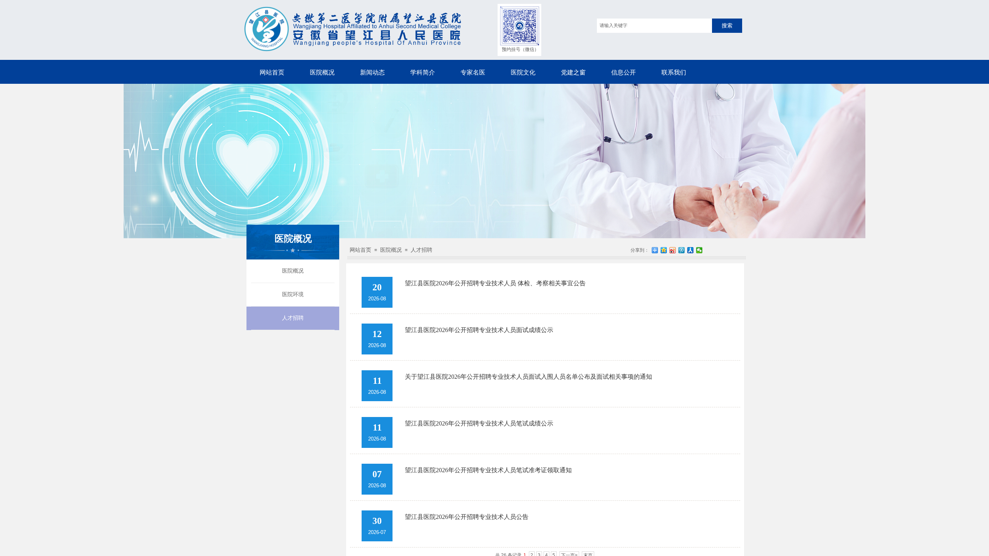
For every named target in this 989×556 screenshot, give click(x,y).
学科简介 (422, 72)
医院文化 (523, 72)
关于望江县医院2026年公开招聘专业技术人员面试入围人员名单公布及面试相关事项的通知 (528, 376)
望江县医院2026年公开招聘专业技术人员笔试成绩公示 (479, 423)
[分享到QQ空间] (664, 250)
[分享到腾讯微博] (681, 250)
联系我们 (673, 72)
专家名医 (473, 72)
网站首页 (272, 72)
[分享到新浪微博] (673, 250)
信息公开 (623, 72)
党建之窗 (573, 72)
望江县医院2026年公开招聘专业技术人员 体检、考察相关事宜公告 (495, 283)
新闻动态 (372, 72)
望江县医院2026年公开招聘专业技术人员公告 (466, 517)
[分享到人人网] (690, 250)
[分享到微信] (699, 250)
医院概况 (322, 72)
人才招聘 (293, 318)
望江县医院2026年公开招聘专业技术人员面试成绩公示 (479, 330)
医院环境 (293, 294)
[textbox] (654, 26)
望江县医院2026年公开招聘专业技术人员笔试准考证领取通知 (488, 470)
